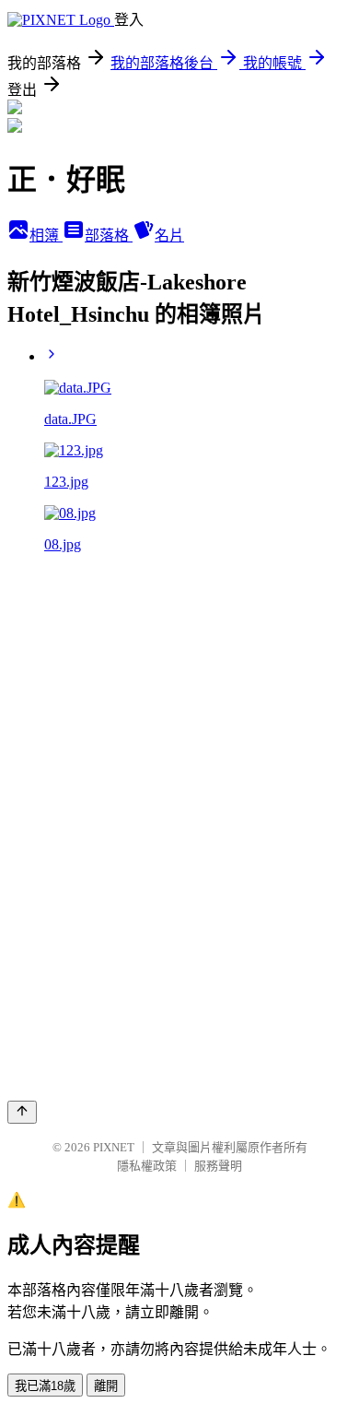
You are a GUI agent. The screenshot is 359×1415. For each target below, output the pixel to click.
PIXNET (113, 1147)
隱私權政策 (147, 1166)
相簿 (46, 235)
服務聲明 (218, 1166)
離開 (106, 1386)
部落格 (109, 235)
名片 (169, 235)
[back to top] (22, 1112)
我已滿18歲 (45, 1386)
